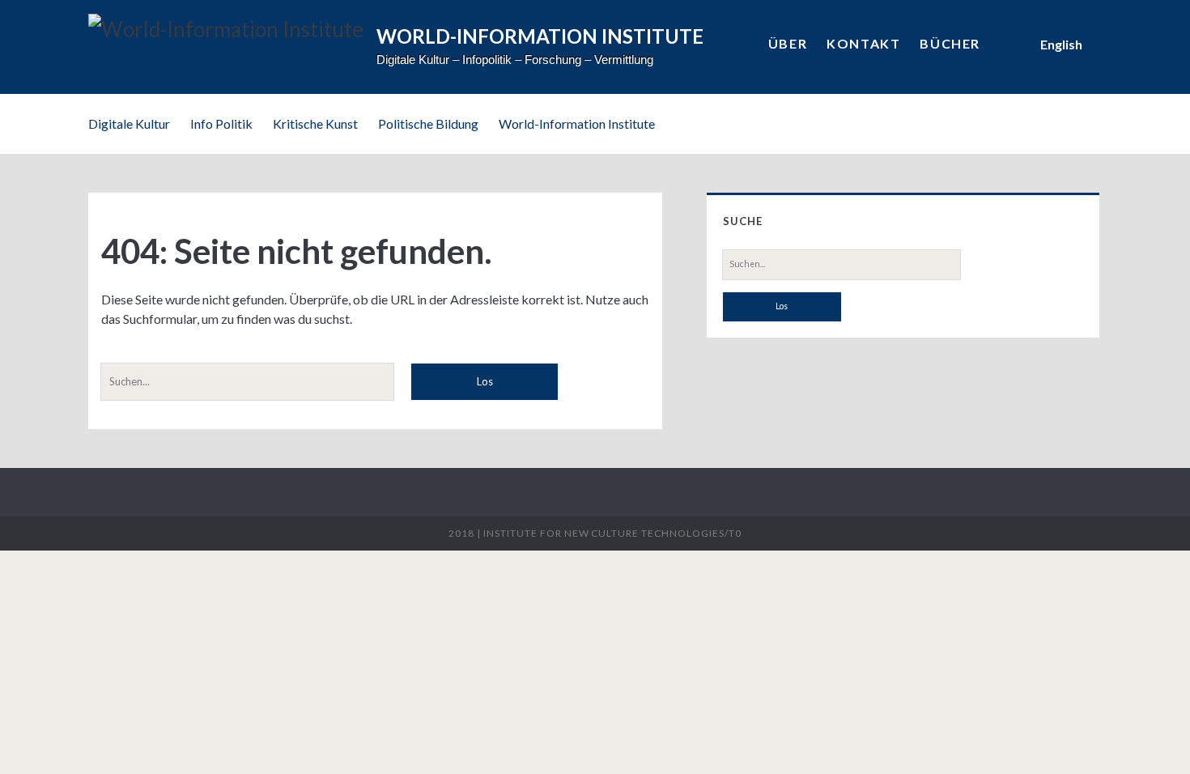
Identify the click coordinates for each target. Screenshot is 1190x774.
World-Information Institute (577, 123)
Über (787, 43)
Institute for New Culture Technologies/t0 (612, 533)
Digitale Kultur (129, 123)
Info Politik (221, 123)
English (1061, 44)
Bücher (950, 43)
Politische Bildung (428, 123)
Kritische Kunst (315, 123)
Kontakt (863, 43)
